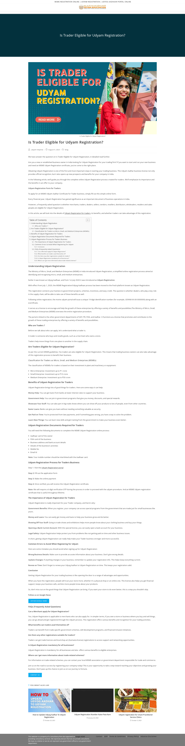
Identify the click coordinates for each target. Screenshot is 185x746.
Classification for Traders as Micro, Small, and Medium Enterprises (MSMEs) (62, 231)
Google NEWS (80, 737)
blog (66, 150)
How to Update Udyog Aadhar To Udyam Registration (49, 716)
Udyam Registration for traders (77, 213)
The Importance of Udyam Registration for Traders (53, 242)
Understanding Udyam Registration (44, 223)
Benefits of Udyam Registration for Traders (47, 234)
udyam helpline (37, 150)
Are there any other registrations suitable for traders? (54, 256)
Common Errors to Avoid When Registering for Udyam (54, 244)
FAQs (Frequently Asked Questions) (47, 249)
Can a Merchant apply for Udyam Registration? (52, 251)
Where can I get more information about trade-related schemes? (57, 260)
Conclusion (41, 247)
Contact (99, 736)
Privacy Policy (133, 736)
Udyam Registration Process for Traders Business (49, 239)
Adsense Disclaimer (149, 736)
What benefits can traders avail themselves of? (52, 254)
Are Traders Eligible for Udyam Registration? (47, 228)
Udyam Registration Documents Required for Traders (51, 236)
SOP (105, 736)
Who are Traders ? (41, 226)
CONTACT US (35, 675)
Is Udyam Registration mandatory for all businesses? (53, 258)
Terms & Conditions (118, 736)
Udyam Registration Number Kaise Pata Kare (92, 714)
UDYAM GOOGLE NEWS (39, 601)
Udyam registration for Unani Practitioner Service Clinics (136, 716)
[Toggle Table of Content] (86, 220)
